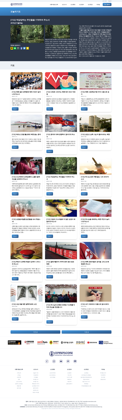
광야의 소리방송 (19, 383)
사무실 (18, 375)
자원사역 (69, 381)
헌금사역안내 (86, 379)
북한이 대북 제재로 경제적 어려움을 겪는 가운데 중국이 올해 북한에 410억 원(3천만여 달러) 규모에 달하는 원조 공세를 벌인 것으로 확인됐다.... (60, 271)
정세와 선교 (35, 390)
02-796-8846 (69, 401)
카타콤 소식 (35, 379)
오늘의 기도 (35, 373)
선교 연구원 (19, 381)
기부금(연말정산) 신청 (86, 386)
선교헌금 (86, 373)
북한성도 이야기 (35, 383)
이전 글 (35, 332)
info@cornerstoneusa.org (90, 405)
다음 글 (86, 332)
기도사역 (69, 375)
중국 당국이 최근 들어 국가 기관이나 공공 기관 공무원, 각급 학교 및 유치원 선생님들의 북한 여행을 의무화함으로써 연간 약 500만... (26, 141)
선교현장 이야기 (35, 386)
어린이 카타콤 (36, 392)
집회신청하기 (69, 383)
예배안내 (69, 379)
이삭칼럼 (36, 377)
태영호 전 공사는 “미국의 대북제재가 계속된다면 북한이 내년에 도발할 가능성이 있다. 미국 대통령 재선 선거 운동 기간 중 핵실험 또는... (95, 271)
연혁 (19, 379)
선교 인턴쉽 (52, 377)
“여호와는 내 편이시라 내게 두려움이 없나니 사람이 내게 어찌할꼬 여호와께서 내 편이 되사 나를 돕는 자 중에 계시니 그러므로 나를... (95, 311)
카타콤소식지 (103, 373)
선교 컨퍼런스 (52, 375)
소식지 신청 (69, 377)
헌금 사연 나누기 (86, 381)
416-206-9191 (81, 407)
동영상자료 (103, 379)
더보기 (15, 109)
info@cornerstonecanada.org (94, 407)
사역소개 (19, 373)
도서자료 (103, 377)
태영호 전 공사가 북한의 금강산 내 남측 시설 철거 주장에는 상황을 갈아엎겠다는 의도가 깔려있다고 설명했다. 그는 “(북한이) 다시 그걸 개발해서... (95, 141)
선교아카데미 (53, 373)
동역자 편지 (35, 388)
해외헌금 (86, 383)
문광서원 (19, 386)
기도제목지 (103, 375)
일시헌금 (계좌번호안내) (86, 377)
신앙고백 (19, 377)
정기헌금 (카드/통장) (86, 375)
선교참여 (69, 373)
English (109, 1)
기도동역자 (35, 375)
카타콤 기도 (35, 381)
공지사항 (105, 1)
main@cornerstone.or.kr (89, 401)
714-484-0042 (69, 405)
